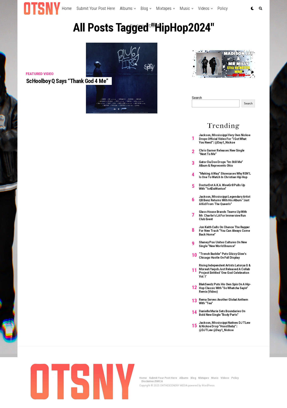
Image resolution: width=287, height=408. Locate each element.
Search (197, 98)
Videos (203, 8)
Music (185, 8)
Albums (126, 8)
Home (67, 8)
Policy (222, 8)
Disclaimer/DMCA (144, 25)
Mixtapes (163, 8)
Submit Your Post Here (96, 8)
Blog (144, 8)
